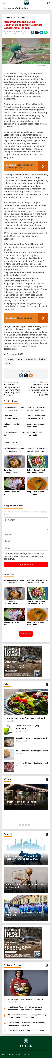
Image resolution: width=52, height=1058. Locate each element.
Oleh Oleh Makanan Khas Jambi (14, 433)
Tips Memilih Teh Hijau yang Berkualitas (27, 727)
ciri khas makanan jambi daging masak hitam (37, 408)
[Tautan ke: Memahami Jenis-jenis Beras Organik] (9, 741)
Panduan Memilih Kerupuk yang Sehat (32, 751)
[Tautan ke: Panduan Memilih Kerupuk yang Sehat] (9, 754)
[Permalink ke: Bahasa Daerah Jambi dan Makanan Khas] (37, 462)
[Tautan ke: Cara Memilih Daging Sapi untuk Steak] (9, 766)
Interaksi (9, 359)
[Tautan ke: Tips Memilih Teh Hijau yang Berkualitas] (9, 729)
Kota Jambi (31, 359)
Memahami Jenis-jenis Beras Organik (31, 738)
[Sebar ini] (32, 32)
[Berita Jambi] (26, 2)
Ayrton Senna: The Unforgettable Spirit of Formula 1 (25, 1000)
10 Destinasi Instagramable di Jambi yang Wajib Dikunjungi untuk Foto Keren (12, 389)
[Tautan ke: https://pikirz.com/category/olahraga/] (47, 965)
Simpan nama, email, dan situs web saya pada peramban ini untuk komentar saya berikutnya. (24, 556)
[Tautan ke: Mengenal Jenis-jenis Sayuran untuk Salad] (26, 702)
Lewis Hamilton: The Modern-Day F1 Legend (26, 1030)
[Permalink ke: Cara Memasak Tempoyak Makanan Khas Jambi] (14, 462)
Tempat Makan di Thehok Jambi (21, 802)
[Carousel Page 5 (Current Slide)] (32, 825)
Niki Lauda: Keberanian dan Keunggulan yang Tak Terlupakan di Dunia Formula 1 (27, 1016)
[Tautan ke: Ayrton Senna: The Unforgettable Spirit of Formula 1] (26, 983)
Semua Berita (23, 1054)
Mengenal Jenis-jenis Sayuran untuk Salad (24, 718)
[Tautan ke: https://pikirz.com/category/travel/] (47, 779)
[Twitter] (26, 375)
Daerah (6, 33)
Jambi (11, 33)
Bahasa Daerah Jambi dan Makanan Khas (36, 417)
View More (26, 634)
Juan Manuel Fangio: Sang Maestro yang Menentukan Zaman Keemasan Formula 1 (25, 1008)
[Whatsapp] (46, 32)
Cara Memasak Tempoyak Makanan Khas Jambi (12, 417)
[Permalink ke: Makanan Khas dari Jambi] (14, 483)
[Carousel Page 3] (26, 825)
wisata (8, 363)
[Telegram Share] (41, 32)
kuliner (42, 359)
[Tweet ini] (37, 32)
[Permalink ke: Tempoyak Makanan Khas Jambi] (37, 483)
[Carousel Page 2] (23, 825)
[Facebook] (21, 375)
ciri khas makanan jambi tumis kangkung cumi (14, 408)
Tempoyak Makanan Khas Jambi (35, 425)
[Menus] (4, 3)
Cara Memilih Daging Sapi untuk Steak (32, 763)
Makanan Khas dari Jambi (12, 425)
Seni (15, 33)
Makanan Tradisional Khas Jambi (36, 433)
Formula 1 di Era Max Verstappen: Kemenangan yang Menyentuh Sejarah (27, 1023)
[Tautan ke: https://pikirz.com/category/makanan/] (47, 684)
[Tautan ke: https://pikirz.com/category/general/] (47, 834)
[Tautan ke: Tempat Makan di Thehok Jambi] (26, 797)
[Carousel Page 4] (29, 825)
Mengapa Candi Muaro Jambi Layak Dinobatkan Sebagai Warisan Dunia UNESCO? (38, 389)
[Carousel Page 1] (20, 825)
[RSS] (31, 375)
